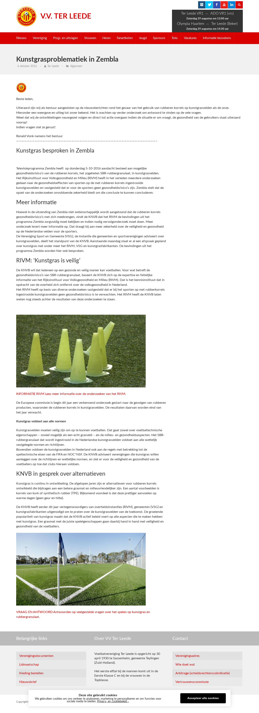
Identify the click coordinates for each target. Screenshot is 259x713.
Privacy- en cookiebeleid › (113, 701)
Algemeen (76, 66)
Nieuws (21, 38)
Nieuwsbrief (28, 682)
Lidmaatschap (29, 664)
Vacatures (190, 38)
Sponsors (159, 38)
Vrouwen (90, 38)
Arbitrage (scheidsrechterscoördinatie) (202, 673)
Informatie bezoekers (217, 38)
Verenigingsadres (187, 655)
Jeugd (143, 38)
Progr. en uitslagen (65, 38)
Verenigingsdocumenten (36, 655)
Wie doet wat (185, 664)
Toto (175, 38)
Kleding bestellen (31, 673)
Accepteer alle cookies (203, 698)
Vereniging (40, 38)
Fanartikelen (125, 38)
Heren (106, 38)
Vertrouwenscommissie (192, 682)
